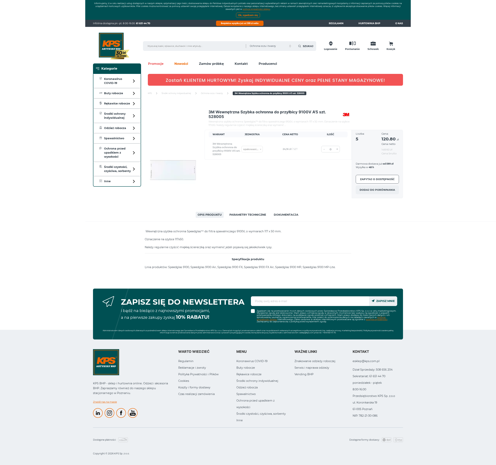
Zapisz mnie (385, 301)
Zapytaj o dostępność (377, 179)
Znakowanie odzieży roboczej (314, 361)
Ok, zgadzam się (248, 15)
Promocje (156, 64)
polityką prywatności (376, 319)
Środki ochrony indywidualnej (257, 381)
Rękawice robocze (249, 374)
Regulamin (336, 23)
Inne (239, 420)
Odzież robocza (247, 387)
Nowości (181, 64)
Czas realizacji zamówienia (196, 394)
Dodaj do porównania (377, 189)
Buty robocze (245, 367)
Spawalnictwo (246, 394)
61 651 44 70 (143, 23)
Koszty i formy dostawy (194, 387)
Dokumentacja (286, 214)
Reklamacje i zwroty (192, 367)
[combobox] (252, 149)
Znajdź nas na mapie (105, 401)
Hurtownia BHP (369, 23)
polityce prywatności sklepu (256, 9)
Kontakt (241, 64)
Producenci (268, 64)
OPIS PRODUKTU (210, 214)
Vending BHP (303, 374)
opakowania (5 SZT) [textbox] (253, 149)
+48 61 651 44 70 (329, 333)
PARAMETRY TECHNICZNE (247, 214)
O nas (399, 23)
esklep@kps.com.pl (307, 333)
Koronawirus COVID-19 (252, 361)
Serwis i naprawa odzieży (311, 367)
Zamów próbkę (211, 64)
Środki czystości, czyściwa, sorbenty (261, 413)
